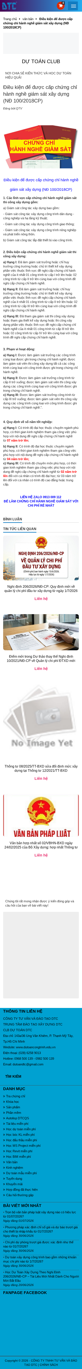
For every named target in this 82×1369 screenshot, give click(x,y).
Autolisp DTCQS (17, 1118)
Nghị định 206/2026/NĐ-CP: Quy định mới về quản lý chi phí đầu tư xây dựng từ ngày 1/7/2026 (41, 589)
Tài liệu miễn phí (17, 1123)
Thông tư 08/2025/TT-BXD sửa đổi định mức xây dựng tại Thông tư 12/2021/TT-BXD (41, 768)
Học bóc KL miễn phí (20, 1134)
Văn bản (11, 1162)
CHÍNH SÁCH (49, 1364)
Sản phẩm (13, 1107)
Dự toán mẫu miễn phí (21, 1173)
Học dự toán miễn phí (21, 1129)
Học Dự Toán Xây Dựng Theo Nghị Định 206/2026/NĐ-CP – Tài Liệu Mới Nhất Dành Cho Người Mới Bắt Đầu (41, 1276)
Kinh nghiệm (14, 1167)
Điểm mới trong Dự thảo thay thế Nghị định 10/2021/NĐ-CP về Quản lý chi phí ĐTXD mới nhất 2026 (41, 661)
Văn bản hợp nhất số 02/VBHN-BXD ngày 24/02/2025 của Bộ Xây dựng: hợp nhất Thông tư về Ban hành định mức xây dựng (41, 847)
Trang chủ (10, 19)
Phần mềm (13, 1112)
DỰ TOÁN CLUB (41, 61)
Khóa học (12, 1101)
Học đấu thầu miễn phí (21, 1140)
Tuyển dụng (14, 1178)
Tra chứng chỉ (15, 1096)
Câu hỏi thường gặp (19, 1195)
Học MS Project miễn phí (23, 1145)
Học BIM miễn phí (18, 1156)
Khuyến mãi (14, 1184)
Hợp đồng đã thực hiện (22, 1189)
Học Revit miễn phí (19, 1151)
